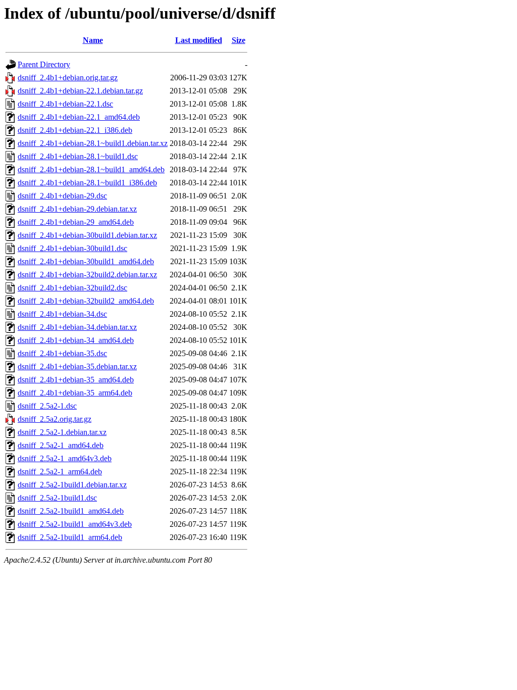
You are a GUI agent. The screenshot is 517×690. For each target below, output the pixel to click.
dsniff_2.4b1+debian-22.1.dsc (65, 104)
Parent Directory (44, 64)
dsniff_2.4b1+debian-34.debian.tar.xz (77, 327)
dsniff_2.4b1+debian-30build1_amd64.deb (86, 261)
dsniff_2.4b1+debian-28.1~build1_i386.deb (87, 182)
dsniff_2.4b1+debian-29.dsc (62, 195)
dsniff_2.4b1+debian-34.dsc (62, 314)
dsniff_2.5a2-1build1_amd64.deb (71, 511)
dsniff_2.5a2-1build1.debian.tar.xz (72, 484)
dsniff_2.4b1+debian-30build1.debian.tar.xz (87, 235)
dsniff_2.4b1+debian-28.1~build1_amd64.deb (91, 169)
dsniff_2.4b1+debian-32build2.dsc (72, 287)
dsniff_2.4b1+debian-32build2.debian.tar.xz (87, 274)
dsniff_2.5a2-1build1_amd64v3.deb (75, 524)
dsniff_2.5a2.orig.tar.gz (54, 419)
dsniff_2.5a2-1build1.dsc (57, 498)
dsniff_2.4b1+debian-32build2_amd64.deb (86, 301)
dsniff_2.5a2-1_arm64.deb (60, 471)
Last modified (198, 40)
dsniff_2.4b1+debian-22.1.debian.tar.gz (80, 90)
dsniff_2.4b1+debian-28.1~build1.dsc (78, 156)
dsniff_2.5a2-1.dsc (47, 406)
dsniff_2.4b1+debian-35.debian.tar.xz (77, 366)
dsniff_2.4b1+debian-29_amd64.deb (76, 222)
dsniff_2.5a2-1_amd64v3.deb (65, 458)
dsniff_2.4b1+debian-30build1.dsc (72, 248)
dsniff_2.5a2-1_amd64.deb (61, 445)
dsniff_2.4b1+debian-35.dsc (62, 353)
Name (93, 40)
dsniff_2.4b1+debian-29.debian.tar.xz (77, 209)
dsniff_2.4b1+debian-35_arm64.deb (75, 392)
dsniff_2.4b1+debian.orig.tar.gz (68, 77)
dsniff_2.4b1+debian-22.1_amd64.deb (79, 117)
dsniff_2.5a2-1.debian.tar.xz (62, 432)
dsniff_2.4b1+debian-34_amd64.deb (76, 340)
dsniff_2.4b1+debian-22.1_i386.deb (75, 130)
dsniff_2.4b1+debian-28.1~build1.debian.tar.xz (93, 143)
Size (238, 40)
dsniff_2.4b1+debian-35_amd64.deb (76, 379)
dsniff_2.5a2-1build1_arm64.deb (70, 537)
